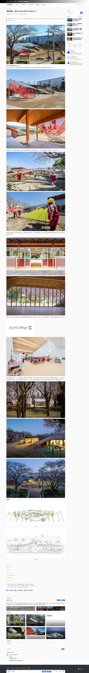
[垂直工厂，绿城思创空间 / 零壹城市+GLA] (69, 24)
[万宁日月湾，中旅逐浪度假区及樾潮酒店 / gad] (69, 19)
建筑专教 (38, 4)
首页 (7, 8)
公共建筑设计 (49, 637)
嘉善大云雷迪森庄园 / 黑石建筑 (78, 34)
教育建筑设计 (25, 14)
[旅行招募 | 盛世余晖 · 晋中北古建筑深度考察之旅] (69, 39)
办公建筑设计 (9, 650)
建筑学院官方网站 (15, 607)
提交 (62, 670)
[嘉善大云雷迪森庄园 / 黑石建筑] (69, 34)
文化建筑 (69, 46)
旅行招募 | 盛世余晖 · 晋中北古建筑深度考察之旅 (77, 39)
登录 (79, 4)
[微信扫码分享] (56, 616)
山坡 (23, 399)
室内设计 (24, 4)
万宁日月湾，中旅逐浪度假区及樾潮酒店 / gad (77, 19)
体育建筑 (29, 637)
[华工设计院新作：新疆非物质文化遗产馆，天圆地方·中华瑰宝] (69, 29)
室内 (80, 46)
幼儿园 (18, 65)
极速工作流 (44, 4)
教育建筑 (27, 612)
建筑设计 (17, 4)
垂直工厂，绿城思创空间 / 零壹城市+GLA (77, 24)
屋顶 (32, 232)
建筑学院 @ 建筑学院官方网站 (23, 608)
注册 (82, 4)
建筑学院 (7, 14)
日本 (8, 602)
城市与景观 (31, 4)
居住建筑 (75, 46)
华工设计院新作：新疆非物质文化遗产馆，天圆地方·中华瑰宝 (77, 29)
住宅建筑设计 (9, 637)
